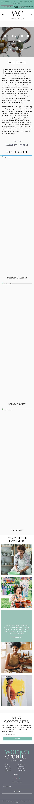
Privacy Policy (21, 766)
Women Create (28, 1)
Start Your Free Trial (7, 7)
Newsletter (6, 1)
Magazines (19, 1)
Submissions (20, 764)
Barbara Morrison (17, 278)
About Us (7, 764)
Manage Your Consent (21, 771)
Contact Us (8, 768)
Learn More (16, 637)
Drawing (21, 62)
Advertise (7, 766)
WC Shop (13, 1)
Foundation (8, 770)
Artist (11, 62)
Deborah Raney (17, 404)
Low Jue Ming (23, 47)
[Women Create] (17, 754)
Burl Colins (17, 530)
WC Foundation (17, 3)
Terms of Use (21, 768)
